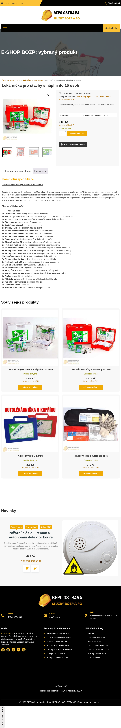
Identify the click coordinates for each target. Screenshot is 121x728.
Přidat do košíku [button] (26, 568)
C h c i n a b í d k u (2, 717)
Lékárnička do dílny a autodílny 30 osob (91, 369)
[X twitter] (18, 649)
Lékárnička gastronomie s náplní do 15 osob (30, 369)
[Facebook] (13, 649)
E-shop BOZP (14, 80)
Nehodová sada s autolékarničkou (91, 456)
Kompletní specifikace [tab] (18, 171)
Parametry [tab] (40, 171)
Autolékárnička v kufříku (30, 456)
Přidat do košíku (77, 134)
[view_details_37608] (35, 568)
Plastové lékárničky (67, 99)
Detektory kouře (31, 527)
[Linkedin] (3, 649)
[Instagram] (24, 649)
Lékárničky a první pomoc (32, 80)
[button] (48, 95)
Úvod (4, 80)
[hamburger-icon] (5, 28)
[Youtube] (8, 649)
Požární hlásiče (16, 527)
